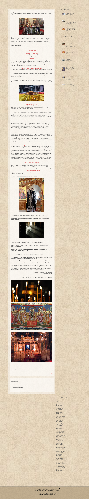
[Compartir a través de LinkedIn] (18, 369)
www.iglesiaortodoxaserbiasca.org (47, 494)
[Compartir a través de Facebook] (11, 369)
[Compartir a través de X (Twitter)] (15, 369)
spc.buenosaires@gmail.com (49, 493)
